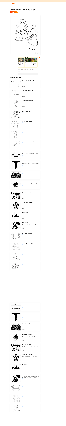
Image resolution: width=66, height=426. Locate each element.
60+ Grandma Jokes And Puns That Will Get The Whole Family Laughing (31, 0)
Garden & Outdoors (33, 62)
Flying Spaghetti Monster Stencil (27, 415)
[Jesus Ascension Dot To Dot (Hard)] (15, 103)
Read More (43, 0)
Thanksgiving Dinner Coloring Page (27, 243)
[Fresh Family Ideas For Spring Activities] (34, 60)
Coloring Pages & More (21, 69)
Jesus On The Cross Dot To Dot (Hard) (28, 131)
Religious (19, 71)
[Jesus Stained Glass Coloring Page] (15, 297)
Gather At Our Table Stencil (26, 192)
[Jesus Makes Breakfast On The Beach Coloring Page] (15, 307)
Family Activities (27, 69)
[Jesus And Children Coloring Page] (15, 266)
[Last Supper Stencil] (15, 215)
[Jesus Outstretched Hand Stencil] (15, 205)
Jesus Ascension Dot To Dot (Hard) (27, 100)
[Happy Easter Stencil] (15, 225)
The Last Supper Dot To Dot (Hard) (27, 90)
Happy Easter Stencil (25, 222)
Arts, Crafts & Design (20, 62)
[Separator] (39, 57)
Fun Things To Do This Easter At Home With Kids (20, 64)
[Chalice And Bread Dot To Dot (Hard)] (15, 83)
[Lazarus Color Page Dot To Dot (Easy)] (15, 114)
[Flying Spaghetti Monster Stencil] (15, 185)
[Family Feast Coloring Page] (15, 347)
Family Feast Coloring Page (26, 344)
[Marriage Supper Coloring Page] (15, 287)
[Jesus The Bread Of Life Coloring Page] (15, 317)
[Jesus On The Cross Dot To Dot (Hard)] (15, 134)
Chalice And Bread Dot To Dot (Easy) (28, 141)
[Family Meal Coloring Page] (15, 327)
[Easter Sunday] (28, 60)
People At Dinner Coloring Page (27, 233)
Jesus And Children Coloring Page (27, 263)
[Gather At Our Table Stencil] (15, 195)
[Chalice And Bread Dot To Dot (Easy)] (15, 144)
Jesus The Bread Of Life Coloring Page (28, 314)
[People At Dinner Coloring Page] (15, 236)
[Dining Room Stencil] (15, 155)
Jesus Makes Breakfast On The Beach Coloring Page (30, 303)
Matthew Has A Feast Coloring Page (27, 334)
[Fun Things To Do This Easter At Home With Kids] (21, 60)
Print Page (14, 12)
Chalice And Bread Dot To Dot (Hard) (28, 80)
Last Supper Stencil (25, 212)
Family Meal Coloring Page (26, 324)
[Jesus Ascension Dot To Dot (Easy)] (15, 124)
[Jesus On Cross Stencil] (15, 165)
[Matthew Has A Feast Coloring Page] (15, 337)
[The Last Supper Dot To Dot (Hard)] (15, 93)
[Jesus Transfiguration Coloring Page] (15, 256)
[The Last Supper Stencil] (15, 175)
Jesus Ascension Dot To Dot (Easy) (27, 121)
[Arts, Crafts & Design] (22, 112)
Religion (26, 62)
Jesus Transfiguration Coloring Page (28, 253)
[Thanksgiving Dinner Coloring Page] (15, 246)
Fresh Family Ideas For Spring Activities (33, 64)
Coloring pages (32, 69)
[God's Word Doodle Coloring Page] (15, 277)
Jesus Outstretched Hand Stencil (27, 202)
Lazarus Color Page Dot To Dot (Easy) (28, 111)
